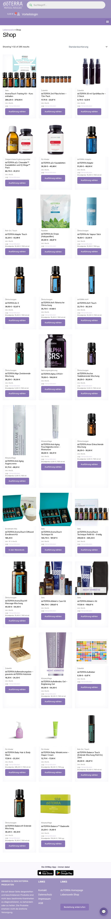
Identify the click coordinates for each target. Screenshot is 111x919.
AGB (40, 903)
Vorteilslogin (30, 14)
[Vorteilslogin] (18, 14)
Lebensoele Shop (69, 894)
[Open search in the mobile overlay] (66, 5)
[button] (107, 21)
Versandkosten (14, 106)
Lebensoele (8, 30)
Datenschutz (45, 894)
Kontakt (42, 890)
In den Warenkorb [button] (16, 550)
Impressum (44, 898)
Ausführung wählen (17, 111)
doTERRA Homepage (71, 890)
